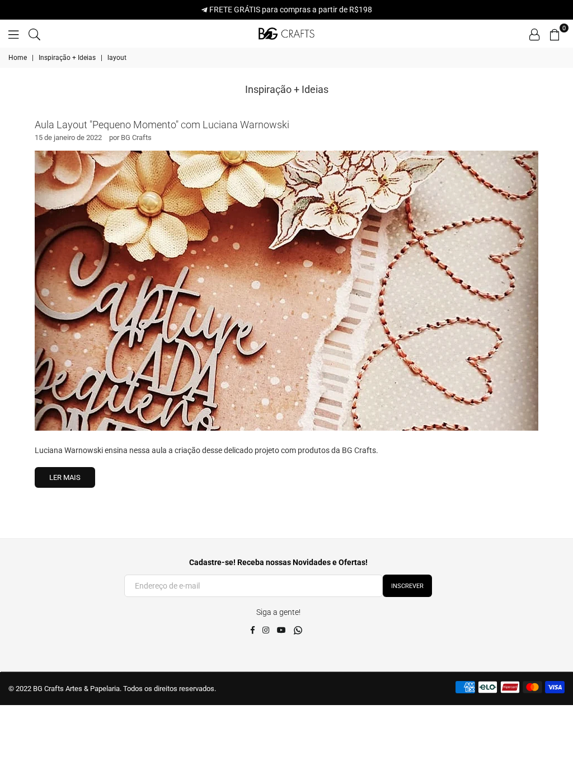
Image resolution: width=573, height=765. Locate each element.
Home (17, 58)
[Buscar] (34, 33)
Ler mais (65, 477)
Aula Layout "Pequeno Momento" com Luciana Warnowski (162, 124)
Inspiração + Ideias (67, 58)
